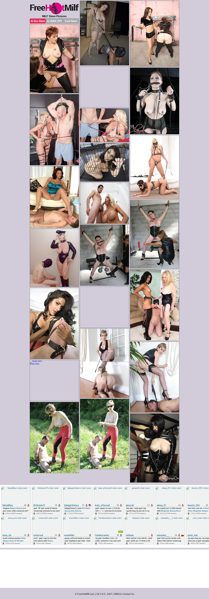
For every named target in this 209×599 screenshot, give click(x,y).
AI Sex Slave (38, 21)
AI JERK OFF (54, 21)
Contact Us (128, 594)
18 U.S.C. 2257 (104, 594)
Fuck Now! (71, 21)
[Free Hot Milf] (54, 8)
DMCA (117, 594)
